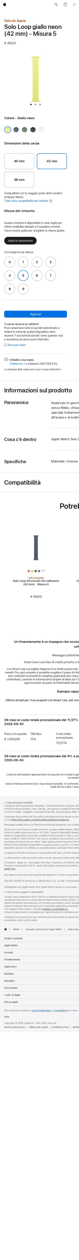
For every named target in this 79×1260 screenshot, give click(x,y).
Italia (6, 1016)
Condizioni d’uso (60, 1027)
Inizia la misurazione (20, 240)
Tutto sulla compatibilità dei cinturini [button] (26, 200)
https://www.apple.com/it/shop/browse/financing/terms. (40, 819)
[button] (56, 4)
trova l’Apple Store (41, 1010)
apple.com (9, 868)
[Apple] (5, 929)
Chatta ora (17, 363)
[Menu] (74, 4)
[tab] (31, 104)
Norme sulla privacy (15, 1027)
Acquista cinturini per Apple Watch (44, 929)
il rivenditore (60, 1010)
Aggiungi (35, 314)
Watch (16, 929)
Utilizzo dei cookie (38, 1027)
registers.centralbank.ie (55, 909)
